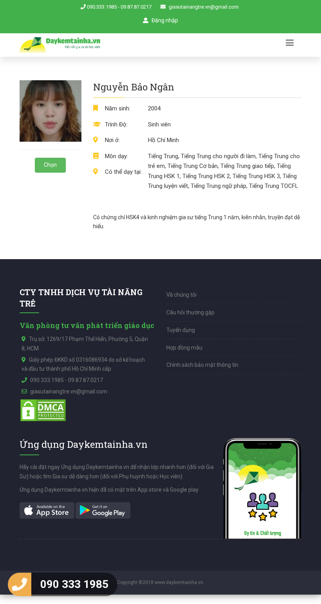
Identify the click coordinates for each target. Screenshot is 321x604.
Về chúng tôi (181, 295)
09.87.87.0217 (136, 7)
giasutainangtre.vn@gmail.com (204, 7)
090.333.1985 (102, 7)
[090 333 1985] (19, 584)
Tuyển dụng (180, 330)
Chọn (50, 165)
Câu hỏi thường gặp (190, 312)
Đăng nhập (164, 20)
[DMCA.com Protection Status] (43, 409)
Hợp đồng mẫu (184, 347)
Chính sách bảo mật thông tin (202, 365)
